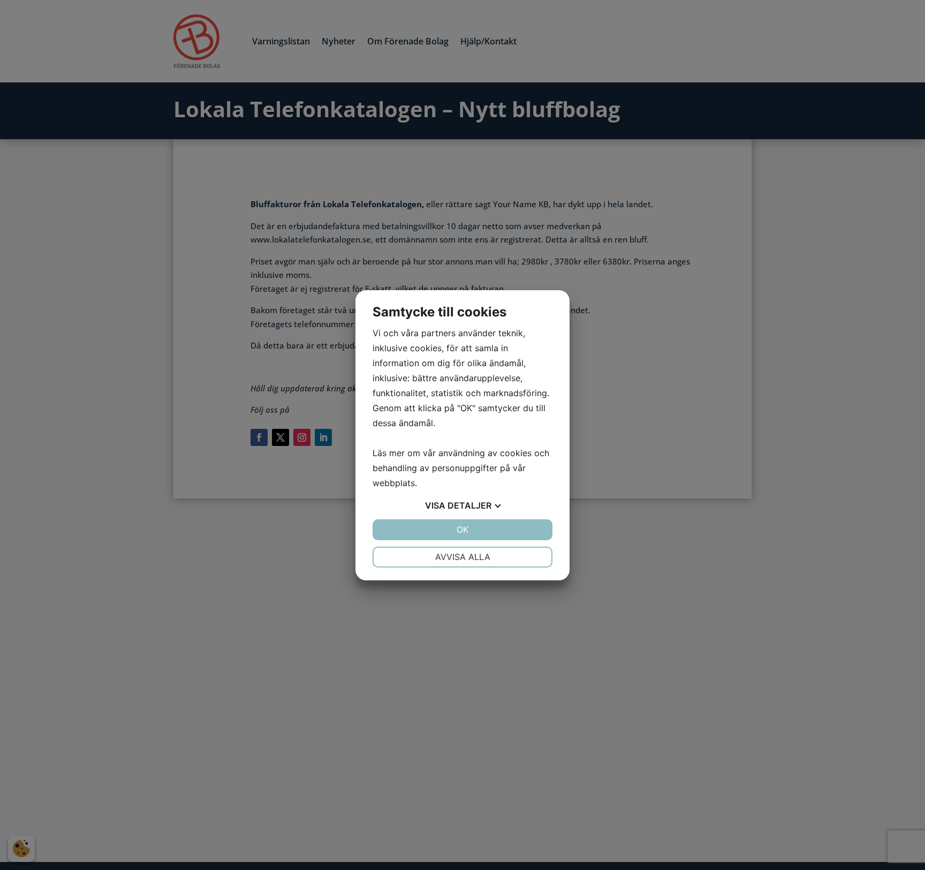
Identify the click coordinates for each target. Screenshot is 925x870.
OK (462, 529)
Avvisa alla (462, 556)
